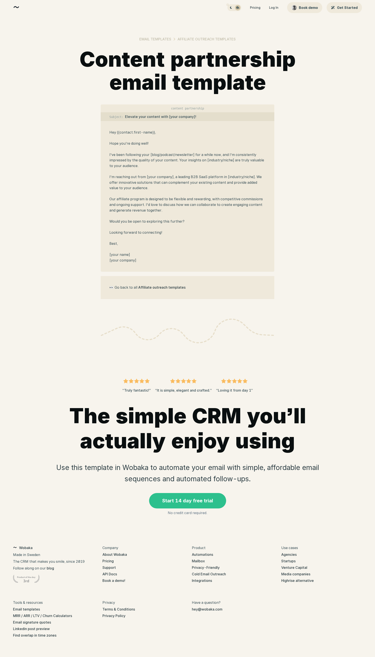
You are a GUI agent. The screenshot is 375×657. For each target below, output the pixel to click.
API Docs (109, 574)
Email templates (155, 39)
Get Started (347, 7)
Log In (273, 7)
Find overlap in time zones (34, 635)
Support (109, 567)
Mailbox (198, 561)
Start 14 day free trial (187, 500)
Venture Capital (294, 567)
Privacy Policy (113, 616)
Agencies (289, 554)
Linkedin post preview (31, 629)
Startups (288, 561)
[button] (231, 7)
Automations (202, 554)
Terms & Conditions (118, 609)
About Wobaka (114, 554)
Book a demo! (113, 580)
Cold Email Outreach (209, 574)
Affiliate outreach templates (207, 39)
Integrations (202, 580)
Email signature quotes (32, 622)
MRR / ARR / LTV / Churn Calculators (42, 616)
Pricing (255, 7)
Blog (50, 568)
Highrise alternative (297, 580)
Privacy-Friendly (206, 567)
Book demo (308, 7)
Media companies (295, 574)
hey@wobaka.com (207, 609)
